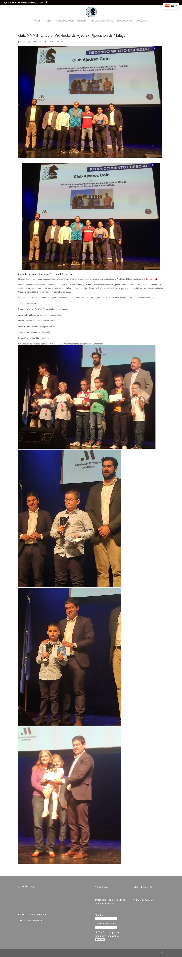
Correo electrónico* (105, 923)
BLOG (49, 21)
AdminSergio (26, 41)
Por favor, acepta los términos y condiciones (107, 933)
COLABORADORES (65, 21)
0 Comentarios (57, 41)
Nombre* (100, 914)
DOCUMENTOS (124, 21)
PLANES (82, 21)
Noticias (48, 41)
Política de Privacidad (144, 900)
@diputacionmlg (151, 278)
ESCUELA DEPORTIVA (103, 21)
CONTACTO (141, 21)
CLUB (38, 21)
